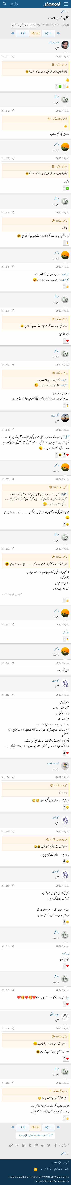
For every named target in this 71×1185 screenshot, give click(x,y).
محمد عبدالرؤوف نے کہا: (58, 840)
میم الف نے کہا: (60, 785)
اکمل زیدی (55, 416)
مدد (41, 1169)
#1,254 (5, 778)
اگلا (24, 33)
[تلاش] (4, 4)
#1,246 (5, 311)
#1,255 (5, 832)
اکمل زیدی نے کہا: (60, 487)
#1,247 (5, 365)
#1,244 (5, 213)
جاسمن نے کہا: (61, 221)
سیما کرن (66, 632)
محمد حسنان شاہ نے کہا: (59, 119)
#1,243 (5, 159)
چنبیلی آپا (65, 437)
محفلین (14, 25)
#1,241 (5, 57)
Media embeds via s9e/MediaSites (52, 1181)
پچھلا (46, 33)
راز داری (47, 1169)
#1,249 (5, 479)
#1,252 (5, 663)
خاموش (32, 25)
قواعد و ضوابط (58, 1169)
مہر (65, 1162)
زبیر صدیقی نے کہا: (60, 1091)
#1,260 (5, 1083)
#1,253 (5, 695)
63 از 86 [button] (35, 33)
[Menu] (65, 4)
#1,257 (5, 946)
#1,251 (5, 625)
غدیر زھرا (65, 954)
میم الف (65, 274)
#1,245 (5, 267)
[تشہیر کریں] (13, 57)
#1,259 (5, 1029)
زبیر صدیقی (54, 1014)
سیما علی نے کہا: (61, 65)
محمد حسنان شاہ (54, 42)
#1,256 (5, 886)
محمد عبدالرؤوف (53, 763)
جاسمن (64, 25)
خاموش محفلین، (23, 25)
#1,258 (5, 990)
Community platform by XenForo (39, 1177)
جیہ (68, 997)
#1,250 (5, 549)
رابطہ (67, 1169)
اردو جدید (55, 1162)
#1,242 (5, 111)
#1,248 (5, 430)
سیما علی (56, 97)
